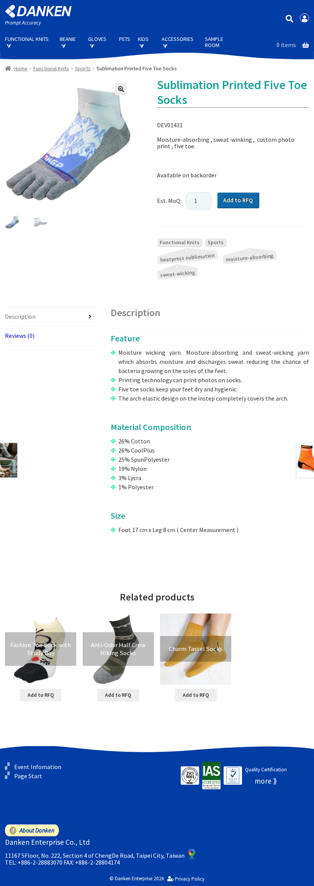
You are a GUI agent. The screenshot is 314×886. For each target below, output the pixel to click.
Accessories (177, 39)
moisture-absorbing (250, 257)
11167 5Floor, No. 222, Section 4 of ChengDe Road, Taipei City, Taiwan (95, 855)
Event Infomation (37, 766)
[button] (121, 89)
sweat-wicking (177, 274)
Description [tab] (20, 316)
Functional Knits (27, 39)
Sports (83, 68)
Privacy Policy (189, 879)
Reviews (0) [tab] (19, 335)
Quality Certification (266, 769)
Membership (304, 18)
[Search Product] (289, 18)
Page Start (28, 776)
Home (21, 68)
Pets (124, 39)
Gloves (97, 39)
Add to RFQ (238, 200)
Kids (143, 39)
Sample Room (214, 42)
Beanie (68, 39)
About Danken (37, 830)
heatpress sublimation (187, 257)
